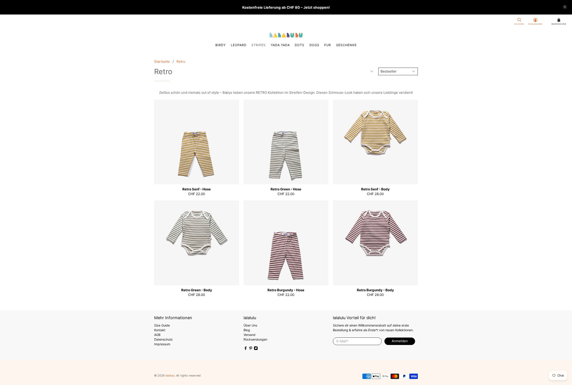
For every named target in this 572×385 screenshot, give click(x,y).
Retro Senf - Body (375, 189)
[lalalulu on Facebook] (246, 349)
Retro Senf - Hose (196, 189)
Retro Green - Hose (286, 189)
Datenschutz (163, 339)
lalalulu (170, 375)
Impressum (162, 344)
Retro (181, 61)
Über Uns (250, 325)
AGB (157, 335)
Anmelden (400, 341)
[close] (565, 7)
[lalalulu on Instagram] (256, 349)
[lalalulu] (286, 35)
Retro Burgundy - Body (375, 290)
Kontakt (159, 330)
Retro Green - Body (196, 290)
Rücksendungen (255, 339)
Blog (247, 330)
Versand (249, 335)
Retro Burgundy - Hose (285, 290)
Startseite (162, 61)
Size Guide (162, 325)
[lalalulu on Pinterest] (251, 349)
